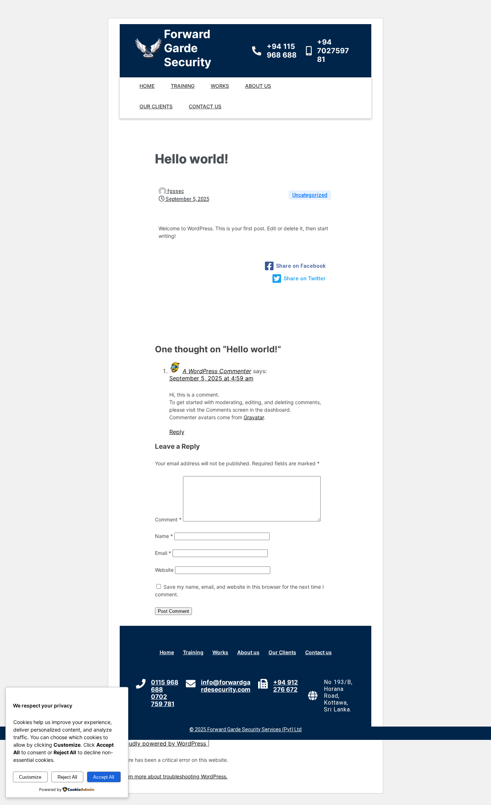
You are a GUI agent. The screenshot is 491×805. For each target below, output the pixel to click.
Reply (176, 431)
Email (163, 553)
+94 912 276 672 (285, 686)
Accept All (103, 777)
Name (164, 536)
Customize (30, 777)
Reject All (67, 777)
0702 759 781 (162, 700)
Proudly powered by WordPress (164, 743)
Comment (168, 519)
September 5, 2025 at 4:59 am (211, 378)
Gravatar (254, 417)
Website (164, 570)
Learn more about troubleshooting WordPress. (174, 776)
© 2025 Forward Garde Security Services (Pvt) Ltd (245, 729)
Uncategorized (309, 195)
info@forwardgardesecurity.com (226, 686)
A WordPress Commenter (217, 371)
